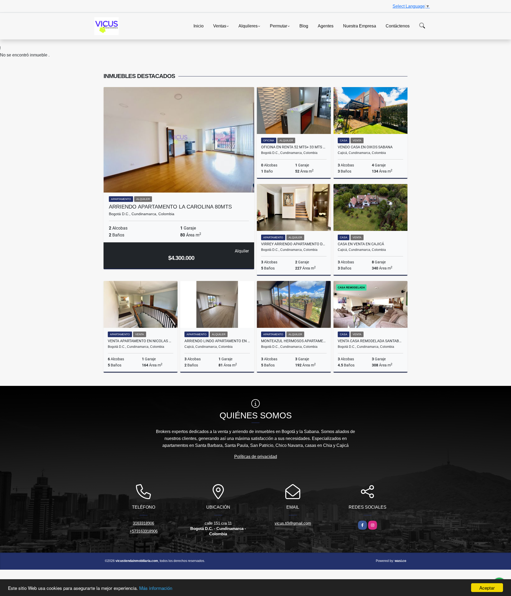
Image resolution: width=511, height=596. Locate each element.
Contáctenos (398, 25)
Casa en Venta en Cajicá (361, 244)
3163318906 (143, 523)
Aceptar (487, 587)
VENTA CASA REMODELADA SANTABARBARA (370, 341)
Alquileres (248, 25)
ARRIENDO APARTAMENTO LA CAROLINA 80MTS (170, 207)
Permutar (278, 25)
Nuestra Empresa (359, 25)
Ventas (219, 25)
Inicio (198, 25)
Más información (155, 588)
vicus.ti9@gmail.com (293, 523)
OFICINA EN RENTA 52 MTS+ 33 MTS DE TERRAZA (294, 147)
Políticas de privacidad (255, 456)
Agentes (325, 25)
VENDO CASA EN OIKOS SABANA (365, 147)
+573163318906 (144, 531)
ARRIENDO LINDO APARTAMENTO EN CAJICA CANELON (217, 341)
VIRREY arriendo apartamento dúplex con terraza (294, 244)
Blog (303, 25)
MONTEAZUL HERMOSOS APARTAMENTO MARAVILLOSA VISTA (294, 341)
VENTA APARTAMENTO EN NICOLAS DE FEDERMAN (140, 341)
